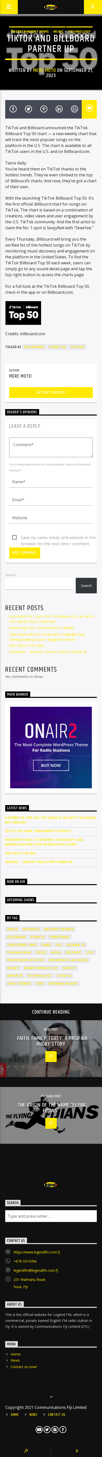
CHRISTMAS (60, 937)
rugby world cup (41, 968)
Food (41, 952)
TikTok (77, 347)
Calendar (16, 937)
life (90, 952)
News (15, 1360)
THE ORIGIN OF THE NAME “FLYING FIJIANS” (52, 1108)
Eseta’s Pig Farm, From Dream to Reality (41, 627)
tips (40, 983)
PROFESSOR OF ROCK (25, 960)
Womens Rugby (63, 983)
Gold (56, 952)
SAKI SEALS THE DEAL (27, 645)
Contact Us (57, 1414)
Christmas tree (22, 945)
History (73, 952)
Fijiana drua (19, 952)
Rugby (13, 968)
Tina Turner (19, 983)
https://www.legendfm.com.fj (37, 1252)
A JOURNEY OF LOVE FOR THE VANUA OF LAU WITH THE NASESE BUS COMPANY (50, 820)
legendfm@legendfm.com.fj (36, 1270)
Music (58, 31)
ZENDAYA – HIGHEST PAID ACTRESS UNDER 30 (48, 651)
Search (10, 575)
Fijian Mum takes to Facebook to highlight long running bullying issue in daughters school (44, 842)
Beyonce (31, 929)
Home (16, 1354)
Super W (15, 976)
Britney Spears (59, 929)
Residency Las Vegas (68, 960)
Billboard (34, 347)
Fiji (59, 945)
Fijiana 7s (76, 945)
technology (39, 976)
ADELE (12, 929)
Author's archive (51, 392)
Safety (69, 968)
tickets (64, 976)
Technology (79, 31)
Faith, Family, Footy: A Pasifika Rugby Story (52, 1041)
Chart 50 (57, 347)
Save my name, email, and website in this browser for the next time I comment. (58, 538)
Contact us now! (24, 1366)
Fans (46, 945)
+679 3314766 (25, 1261)
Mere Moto (44, 70)
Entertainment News (30, 31)
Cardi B (37, 937)
